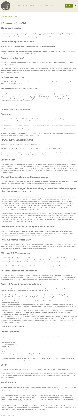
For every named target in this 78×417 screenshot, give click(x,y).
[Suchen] (75, 6)
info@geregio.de (62, 149)
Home (14, 6)
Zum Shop (69, 6)
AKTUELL (46, 6)
